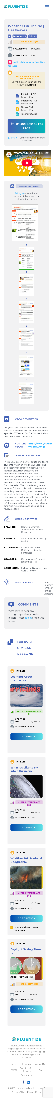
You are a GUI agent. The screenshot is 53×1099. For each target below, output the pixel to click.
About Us (40, 1064)
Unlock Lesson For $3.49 (29, 126)
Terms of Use (18, 1092)
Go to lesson (26, 736)
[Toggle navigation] (47, 6)
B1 (9, 36)
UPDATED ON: (20, 49)
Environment (19, 36)
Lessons (26, 1064)
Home (13, 1064)
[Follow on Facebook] (24, 1082)
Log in (14, 137)
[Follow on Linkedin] (29, 1082)
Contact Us (26, 1075)
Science (33, 36)
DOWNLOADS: (20, 55)
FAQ (40, 1069)
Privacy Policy (34, 1092)
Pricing (13, 1069)
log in (28, 617)
